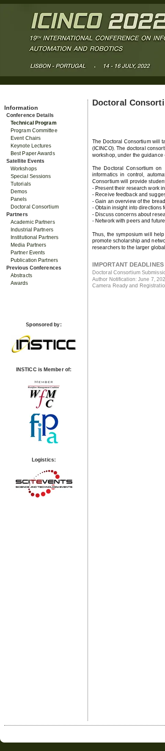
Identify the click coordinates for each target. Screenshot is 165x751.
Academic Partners (33, 222)
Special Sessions (31, 176)
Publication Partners (34, 260)
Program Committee (34, 131)
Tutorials (21, 184)
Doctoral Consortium (35, 207)
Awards (19, 283)
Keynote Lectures (31, 146)
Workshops (24, 169)
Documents (13, 96)
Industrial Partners (32, 230)
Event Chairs (26, 138)
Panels (19, 199)
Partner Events (28, 253)
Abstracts (21, 275)
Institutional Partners (34, 237)
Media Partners (28, 245)
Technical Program (34, 123)
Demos (19, 192)
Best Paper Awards (33, 153)
